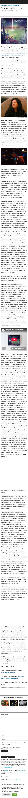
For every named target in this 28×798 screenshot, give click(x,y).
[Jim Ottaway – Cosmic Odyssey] (14, 703)
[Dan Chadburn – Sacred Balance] (5, 703)
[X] (5, 14)
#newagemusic (4, 5)
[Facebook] (2, 14)
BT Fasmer (4, 10)
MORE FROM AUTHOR (19, 697)
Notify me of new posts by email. (9, 748)
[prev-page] (13, 710)
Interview (10, 5)
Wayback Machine (8, 767)
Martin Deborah (22, 687)
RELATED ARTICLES (8, 697)
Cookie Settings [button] (6, 794)
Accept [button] (14, 794)
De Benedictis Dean (7, 687)
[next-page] (15, 710)
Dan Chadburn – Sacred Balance (4, 707)
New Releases (15, 5)
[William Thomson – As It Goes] (23, 703)
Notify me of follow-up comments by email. (11, 747)
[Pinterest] (9, 14)
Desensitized (15, 687)
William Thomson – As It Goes (22, 707)
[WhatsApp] (12, 14)
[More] (16, 14)
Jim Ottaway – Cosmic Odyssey (13, 707)
